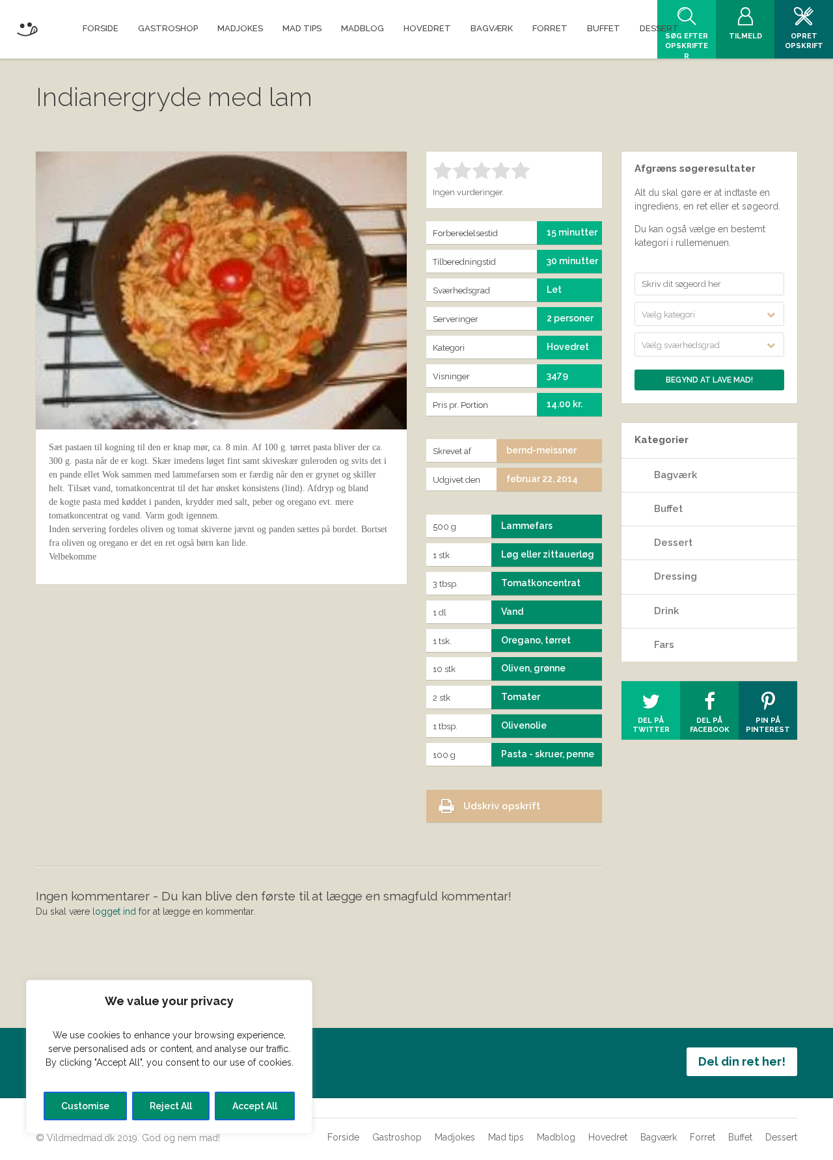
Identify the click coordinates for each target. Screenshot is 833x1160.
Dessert (673, 542)
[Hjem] (26, 27)
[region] (169, 1057)
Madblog (556, 1137)
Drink (666, 611)
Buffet (668, 509)
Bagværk (675, 475)
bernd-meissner (541, 450)
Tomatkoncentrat (540, 583)
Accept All (254, 1106)
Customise (85, 1106)
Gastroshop (397, 1137)
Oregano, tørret (536, 640)
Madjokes (455, 1137)
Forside (343, 1137)
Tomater (520, 697)
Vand (512, 611)
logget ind (114, 911)
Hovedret (607, 1137)
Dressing (675, 576)
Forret (702, 1137)
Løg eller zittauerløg (547, 554)
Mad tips (506, 1137)
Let (554, 289)
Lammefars (527, 525)
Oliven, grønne (533, 668)
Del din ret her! (741, 1061)
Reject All (171, 1106)
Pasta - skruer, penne (547, 754)
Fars (664, 645)
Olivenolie (524, 725)
